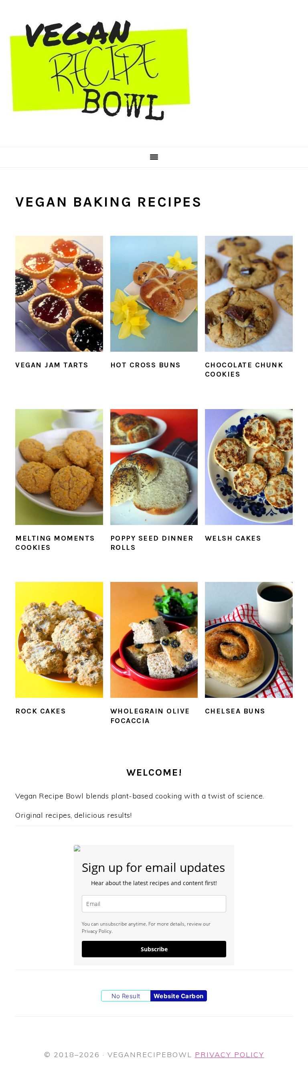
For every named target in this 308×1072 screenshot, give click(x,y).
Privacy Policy (229, 1054)
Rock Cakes (40, 711)
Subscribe (154, 949)
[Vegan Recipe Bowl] (100, 136)
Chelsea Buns (235, 711)
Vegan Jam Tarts (52, 365)
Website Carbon (179, 996)
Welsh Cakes (233, 538)
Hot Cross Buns (145, 365)
